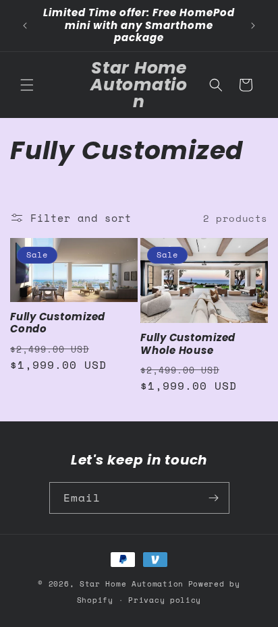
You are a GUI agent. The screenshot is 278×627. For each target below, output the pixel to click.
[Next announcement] (253, 25)
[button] (27, 85)
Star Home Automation (132, 583)
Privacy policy (164, 600)
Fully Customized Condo (57, 323)
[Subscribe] (214, 498)
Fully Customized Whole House (187, 344)
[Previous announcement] (25, 25)
